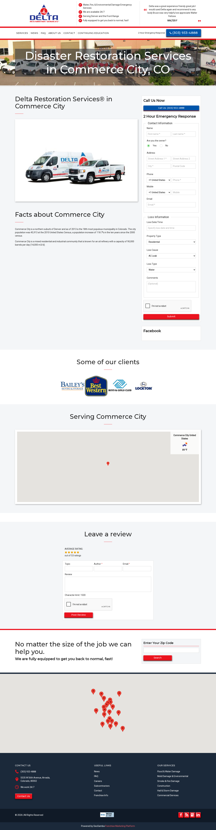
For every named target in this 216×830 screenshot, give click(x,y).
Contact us (23, 796)
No (166, 145)
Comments (152, 278)
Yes (154, 145)
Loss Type (152, 264)
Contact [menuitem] (69, 33)
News (97, 771)
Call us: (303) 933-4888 (171, 107)
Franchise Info (101, 795)
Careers (98, 781)
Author (97, 564)
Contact (98, 790)
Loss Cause (152, 250)
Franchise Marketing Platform (120, 826)
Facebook (180, 814)
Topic (67, 564)
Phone (150, 174)
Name (150, 128)
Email (149, 199)
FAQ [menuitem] (43, 33)
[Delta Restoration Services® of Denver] (44, 13)
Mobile (150, 186)
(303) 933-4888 (185, 33)
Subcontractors (102, 786)
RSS (186, 814)
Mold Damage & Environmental (172, 776)
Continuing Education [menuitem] (93, 33)
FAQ (96, 776)
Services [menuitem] (22, 33)
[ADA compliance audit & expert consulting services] (107, 814)
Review (68, 574)
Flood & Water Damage (168, 771)
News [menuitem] (34, 33)
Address (151, 153)
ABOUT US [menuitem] (54, 33)
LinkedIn (198, 814)
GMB (192, 814)
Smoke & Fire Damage (168, 781)
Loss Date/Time (155, 222)
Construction (163, 786)
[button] (108, 464)
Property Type (154, 236)
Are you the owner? (156, 140)
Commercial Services (168, 795)
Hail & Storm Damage (168, 790)
